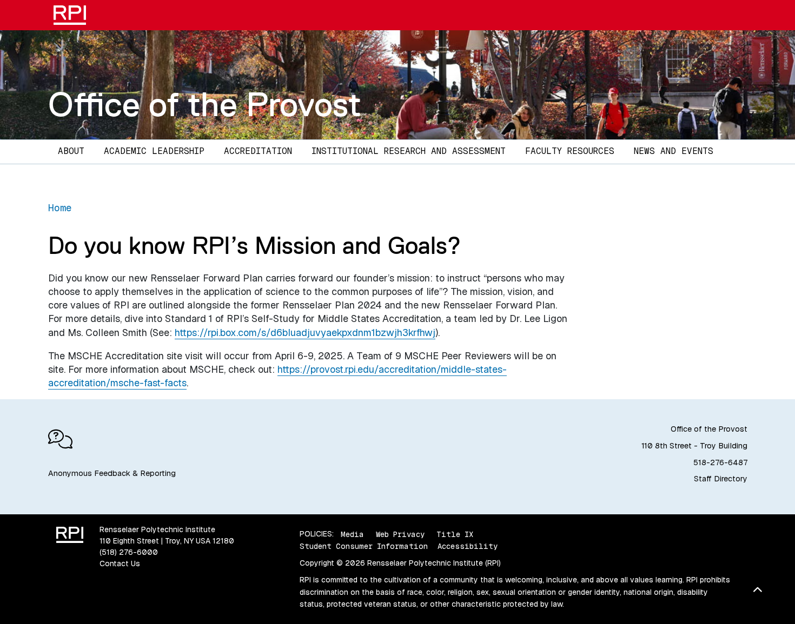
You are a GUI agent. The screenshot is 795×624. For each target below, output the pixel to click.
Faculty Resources (569, 151)
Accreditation (258, 151)
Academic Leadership (154, 151)
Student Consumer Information (364, 546)
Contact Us (120, 563)
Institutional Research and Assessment (409, 151)
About (71, 151)
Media (352, 534)
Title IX (454, 534)
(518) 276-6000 (129, 552)
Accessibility (468, 546)
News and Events (673, 151)
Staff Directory (720, 479)
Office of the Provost (204, 104)
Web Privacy (400, 534)
